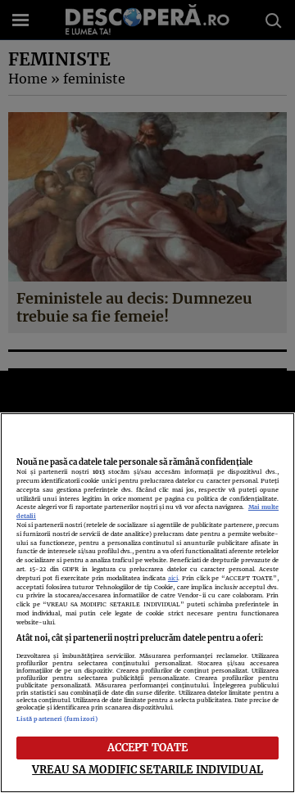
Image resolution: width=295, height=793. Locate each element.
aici (173, 578)
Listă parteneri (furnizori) (57, 719)
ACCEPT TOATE (147, 747)
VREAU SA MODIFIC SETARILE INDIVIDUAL (147, 769)
